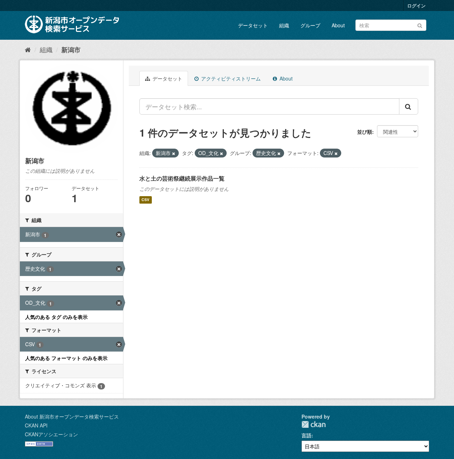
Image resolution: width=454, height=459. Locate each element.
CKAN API (36, 425)
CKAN (313, 424)
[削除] (173, 153)
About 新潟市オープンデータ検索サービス (72, 416)
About (338, 25)
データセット (253, 25)
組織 (284, 25)
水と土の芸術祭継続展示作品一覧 (182, 178)
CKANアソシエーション (51, 434)
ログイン (416, 5)
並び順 (364, 131)
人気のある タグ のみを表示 (56, 316)
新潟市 (71, 49)
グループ (310, 25)
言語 (306, 435)
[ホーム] (28, 49)
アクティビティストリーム (230, 78)
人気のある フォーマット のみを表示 (66, 357)
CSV (145, 200)
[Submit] (420, 25)
